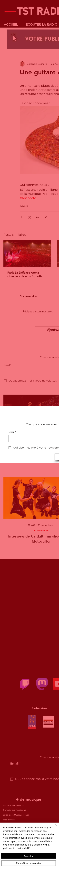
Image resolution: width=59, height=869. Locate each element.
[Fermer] (54, 827)
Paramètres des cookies (28, 863)
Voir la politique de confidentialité (26, 846)
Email (12, 432)
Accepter (28, 856)
